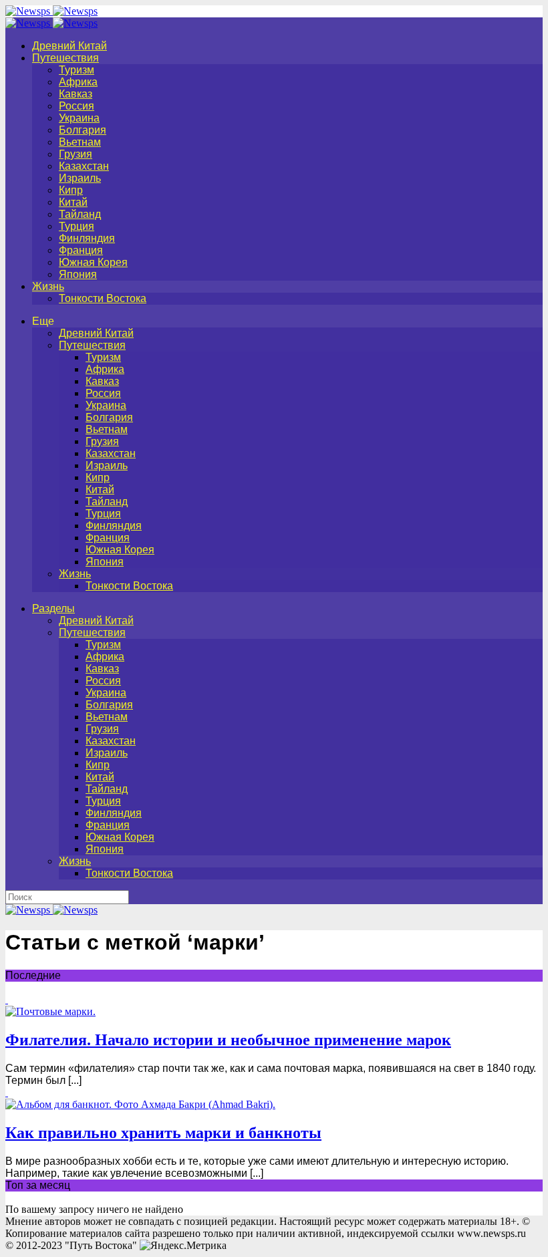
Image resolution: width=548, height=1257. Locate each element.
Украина (79, 118)
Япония (78, 274)
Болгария (82, 130)
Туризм (76, 70)
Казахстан (84, 166)
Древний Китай (69, 45)
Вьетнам (80, 142)
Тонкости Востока (102, 298)
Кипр (71, 190)
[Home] (51, 23)
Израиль (80, 178)
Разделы (53, 608)
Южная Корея (93, 262)
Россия (76, 106)
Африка (78, 82)
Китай (73, 202)
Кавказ (75, 94)
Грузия (75, 154)
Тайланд (80, 214)
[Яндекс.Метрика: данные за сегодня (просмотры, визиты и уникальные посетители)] (183, 1246)
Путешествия (65, 57)
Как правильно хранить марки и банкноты (163, 1132)
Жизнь (48, 286)
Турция (76, 226)
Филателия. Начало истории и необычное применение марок (228, 1040)
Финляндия (87, 238)
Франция (81, 250)
